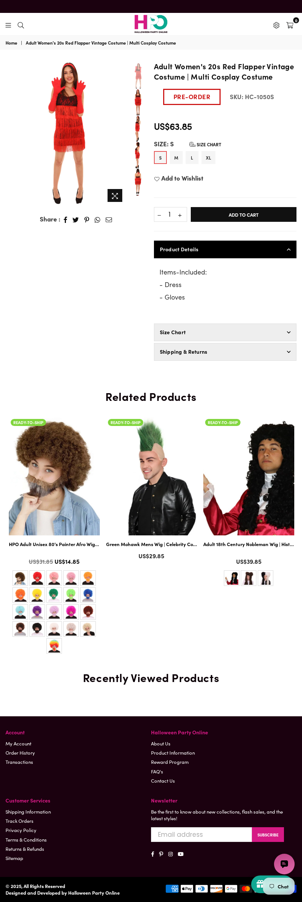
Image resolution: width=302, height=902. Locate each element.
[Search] (20, 23)
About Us (161, 743)
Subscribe (267, 835)
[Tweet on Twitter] (76, 219)
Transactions (19, 761)
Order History (20, 752)
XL (208, 157)
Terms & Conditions (26, 839)
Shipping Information (28, 811)
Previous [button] (10, 129)
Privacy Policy (21, 829)
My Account (18, 743)
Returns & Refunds (25, 848)
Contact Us (163, 780)
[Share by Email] (109, 219)
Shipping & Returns (184, 351)
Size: (187, 144)
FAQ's (157, 771)
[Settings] (276, 23)
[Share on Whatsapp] (98, 219)
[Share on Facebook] (65, 219)
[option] (66, 133)
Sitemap (14, 857)
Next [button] (120, 133)
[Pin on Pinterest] (86, 219)
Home (11, 43)
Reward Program (170, 761)
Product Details (179, 249)
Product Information (173, 752)
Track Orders (20, 820)
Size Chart (208, 144)
